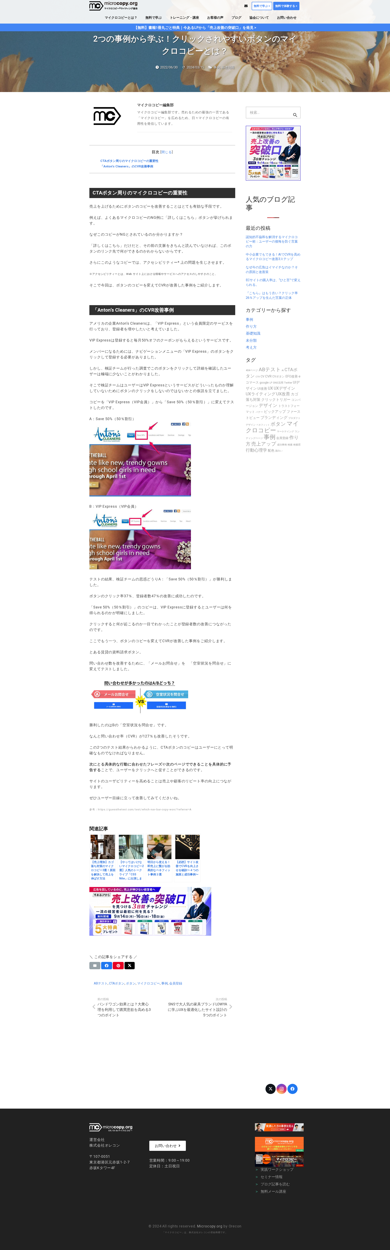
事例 (216, 67)
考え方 (251, 347)
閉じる (166, 152)
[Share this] (106, 965)
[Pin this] (118, 965)
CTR (258, 376)
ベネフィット (263, 425)
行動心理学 (256, 450)
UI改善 (262, 388)
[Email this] (94, 965)
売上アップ (263, 444)
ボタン (131, 983)
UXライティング (260, 393)
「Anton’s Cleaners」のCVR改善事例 (126, 166)
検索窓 (297, 444)
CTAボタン (117, 983)
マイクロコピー (148, 983)
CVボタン (278, 376)
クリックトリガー (275, 399)
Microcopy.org (209, 1226)
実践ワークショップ (277, 1169)
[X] (270, 1089)
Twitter (288, 382)
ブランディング (273, 417)
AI (283, 370)
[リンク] (246, 6)
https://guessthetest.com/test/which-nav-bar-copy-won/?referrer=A (145, 809)
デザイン (268, 405)
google (264, 382)
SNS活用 (278, 382)
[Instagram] (281, 1089)
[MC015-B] (279, 1127)
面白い (279, 450)
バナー (259, 412)
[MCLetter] (279, 1144)
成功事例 (282, 444)
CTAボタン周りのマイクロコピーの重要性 (129, 161)
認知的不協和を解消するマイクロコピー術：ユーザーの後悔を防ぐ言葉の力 (272, 241)
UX (270, 388)
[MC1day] (279, 1159)
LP (271, 382)
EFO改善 (291, 376)
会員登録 (175, 983)
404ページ (252, 370)
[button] (140, 18)
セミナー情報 (272, 1177)
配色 (271, 450)
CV (262, 376)
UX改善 (283, 393)
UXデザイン (284, 388)
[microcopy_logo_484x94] (113, 6)
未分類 (251, 340)
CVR (268, 376)
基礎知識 (227, 67)
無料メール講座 (273, 1191)
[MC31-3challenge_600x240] (162, 911)
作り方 (251, 326)
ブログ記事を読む (275, 1184)
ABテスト (101, 983)
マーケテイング (285, 431)
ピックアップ (275, 411)
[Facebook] (292, 1089)
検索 (290, 444)
